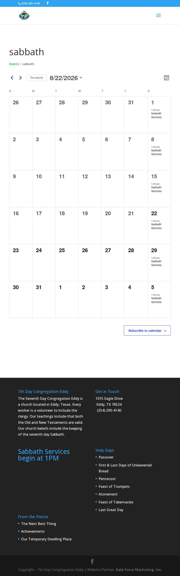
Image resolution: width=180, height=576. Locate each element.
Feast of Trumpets (114, 486)
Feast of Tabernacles (116, 502)
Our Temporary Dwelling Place (46, 539)
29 (154, 250)
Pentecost (107, 478)
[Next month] (20, 77)
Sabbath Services (156, 115)
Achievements (33, 531)
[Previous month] (11, 77)
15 (154, 176)
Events (14, 64)
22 (154, 213)
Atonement (108, 494)
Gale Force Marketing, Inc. (139, 569)
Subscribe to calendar (144, 330)
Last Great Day (111, 509)
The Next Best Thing (38, 523)
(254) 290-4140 (30, 3)
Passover (106, 457)
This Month (36, 77)
